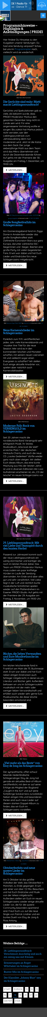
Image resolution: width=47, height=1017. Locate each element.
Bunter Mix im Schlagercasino (21, 972)
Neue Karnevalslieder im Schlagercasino (18, 332)
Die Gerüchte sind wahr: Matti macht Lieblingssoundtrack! (21, 103)
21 (31, 995)
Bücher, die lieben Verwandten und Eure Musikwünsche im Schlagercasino (22, 656)
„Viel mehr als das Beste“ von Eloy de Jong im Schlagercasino (22, 764)
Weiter (8, 1000)
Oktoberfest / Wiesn (13, 861)
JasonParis (25, 861)
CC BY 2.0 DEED (34, 218)
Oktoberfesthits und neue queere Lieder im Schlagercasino (19, 870)
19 (20, 995)
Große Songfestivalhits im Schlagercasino (19, 224)
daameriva (27, 323)
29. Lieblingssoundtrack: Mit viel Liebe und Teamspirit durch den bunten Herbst (23, 545)
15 (37, 989)
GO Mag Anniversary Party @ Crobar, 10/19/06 (24, 215)
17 (10, 995)
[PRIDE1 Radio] (5, 15)
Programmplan (23, 49)
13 (27, 989)
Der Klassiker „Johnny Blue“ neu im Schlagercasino (22, 979)
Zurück (18, 989)
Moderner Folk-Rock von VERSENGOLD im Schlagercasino (19, 428)
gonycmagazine (13, 218)
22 (36, 995)
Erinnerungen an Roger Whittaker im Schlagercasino (21, 964)
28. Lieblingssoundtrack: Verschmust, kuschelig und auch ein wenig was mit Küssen (23, 953)
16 (5, 995)
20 (25, 995)
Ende (18, 1000)
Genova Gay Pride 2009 (14, 323)
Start (7, 989)
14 (32, 989)
